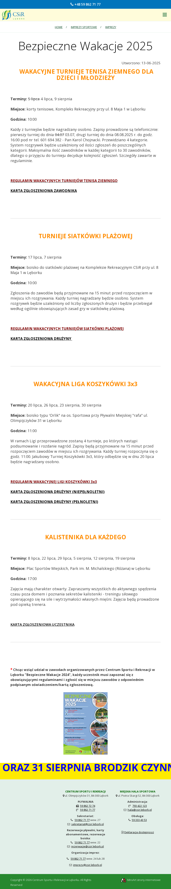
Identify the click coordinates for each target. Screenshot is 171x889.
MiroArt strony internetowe (144, 880)
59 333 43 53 (139, 820)
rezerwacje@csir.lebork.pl (87, 846)
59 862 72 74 (87, 806)
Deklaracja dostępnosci (139, 832)
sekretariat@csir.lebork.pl (87, 824)
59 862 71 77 (87, 810)
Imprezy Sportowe (84, 27)
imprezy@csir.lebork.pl (87, 865)
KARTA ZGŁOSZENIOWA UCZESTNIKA (42, 624)
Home (59, 27)
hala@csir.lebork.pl (140, 810)
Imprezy (110, 27)
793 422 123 (139, 806)
